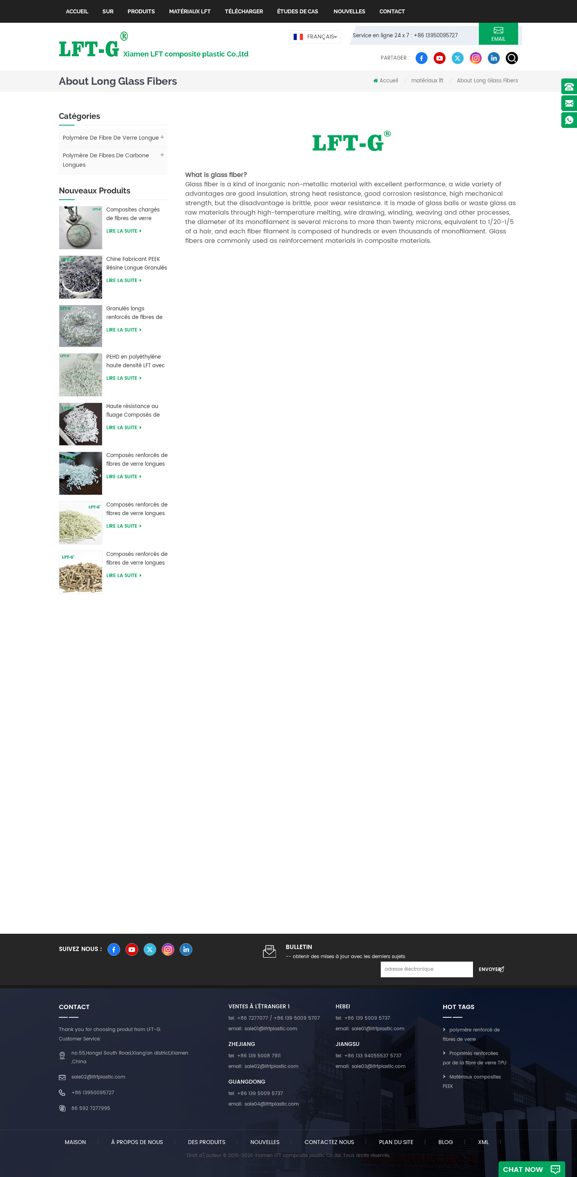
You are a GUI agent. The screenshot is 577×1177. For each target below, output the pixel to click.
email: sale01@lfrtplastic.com (262, 1029)
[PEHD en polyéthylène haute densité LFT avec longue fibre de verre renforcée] (80, 374)
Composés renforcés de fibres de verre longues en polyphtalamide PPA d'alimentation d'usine (137, 509)
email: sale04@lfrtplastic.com (263, 1104)
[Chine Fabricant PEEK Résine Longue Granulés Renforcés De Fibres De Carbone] (80, 276)
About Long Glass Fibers (487, 81)
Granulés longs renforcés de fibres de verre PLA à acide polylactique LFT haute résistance (134, 313)
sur (107, 11)
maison (75, 1142)
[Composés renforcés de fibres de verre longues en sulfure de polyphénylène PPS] (80, 571)
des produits (206, 1142)
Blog (445, 1142)
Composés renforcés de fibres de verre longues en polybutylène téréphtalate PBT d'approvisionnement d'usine (137, 460)
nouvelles (348, 11)
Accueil (77, 11)
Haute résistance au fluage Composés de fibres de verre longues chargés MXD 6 (135, 411)
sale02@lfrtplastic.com (98, 1077)
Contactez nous (329, 1142)
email (498, 39)
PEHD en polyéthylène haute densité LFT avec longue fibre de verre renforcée (135, 361)
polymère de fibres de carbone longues (106, 160)
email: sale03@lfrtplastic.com (370, 1066)
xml (483, 1142)
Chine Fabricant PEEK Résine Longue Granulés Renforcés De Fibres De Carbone (136, 264)
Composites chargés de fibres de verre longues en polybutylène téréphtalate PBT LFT (133, 214)
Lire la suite (121, 231)
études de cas (297, 11)
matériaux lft (190, 11)
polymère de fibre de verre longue (111, 137)
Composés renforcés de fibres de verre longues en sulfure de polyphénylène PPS (137, 559)
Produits (141, 11)
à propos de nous (137, 1142)
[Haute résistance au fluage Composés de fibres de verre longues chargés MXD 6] (80, 423)
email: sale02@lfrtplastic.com (263, 1066)
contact (392, 11)
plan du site (396, 1142)
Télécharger (244, 11)
